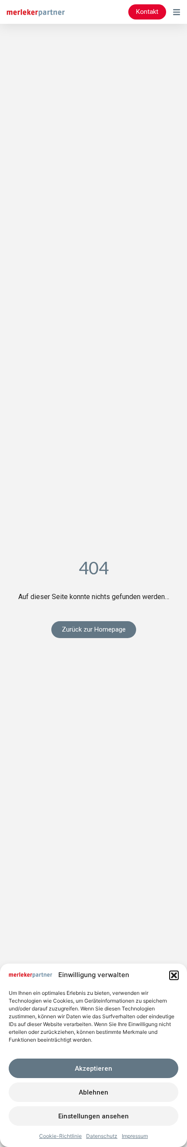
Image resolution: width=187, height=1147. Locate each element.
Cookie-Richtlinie (60, 1136)
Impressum (135, 1136)
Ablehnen (93, 1092)
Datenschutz (101, 1136)
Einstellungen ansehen (93, 1116)
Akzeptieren (93, 1068)
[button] (174, 975)
